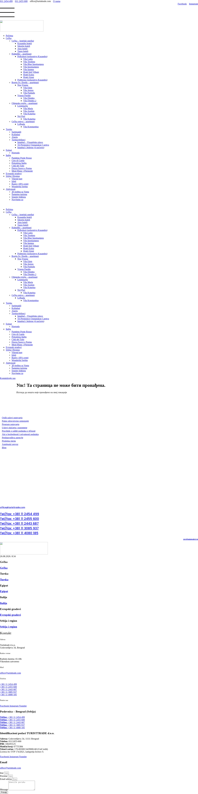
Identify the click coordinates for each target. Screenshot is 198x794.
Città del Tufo (18, 165)
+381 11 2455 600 (12, 720)
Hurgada (16, 152)
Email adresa (6, 779)
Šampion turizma (19, 194)
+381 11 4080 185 (12, 727)
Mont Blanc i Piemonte (22, 171)
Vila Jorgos (28, 90)
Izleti (14, 181)
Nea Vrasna (22, 85)
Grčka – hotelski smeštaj (23, 41)
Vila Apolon (28, 111)
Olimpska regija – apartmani (24, 103)
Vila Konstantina (31, 126)
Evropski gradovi (14, 173)
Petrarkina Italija (19, 163)
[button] (99, 204)
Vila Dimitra (28, 98)
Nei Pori (21, 116)
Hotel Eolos (28, 74)
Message (4, 789)
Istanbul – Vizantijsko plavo (30, 142)
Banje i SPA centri (20, 184)
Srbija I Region (13, 176)
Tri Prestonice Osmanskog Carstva (33, 145)
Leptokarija (22, 106)
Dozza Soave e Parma (22, 168)
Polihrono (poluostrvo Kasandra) (32, 80)
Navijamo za (17, 199)
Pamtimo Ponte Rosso (22, 158)
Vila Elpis (27, 87)
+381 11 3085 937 (12, 725)
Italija (8, 155)
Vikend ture (17, 179)
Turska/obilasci (18, 139)
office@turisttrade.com (10, 768)
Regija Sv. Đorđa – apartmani (25, 82)
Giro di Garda (18, 160)
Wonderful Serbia (20, 186)
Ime (2, 773)
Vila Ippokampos (31, 67)
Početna (9, 35)
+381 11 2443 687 (12, 722)
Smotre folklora (19, 197)
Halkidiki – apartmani (21, 54)
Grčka (8, 38)
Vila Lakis (28, 59)
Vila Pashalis (29, 93)
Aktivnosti (10, 189)
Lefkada (21, 124)
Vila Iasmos (28, 69)
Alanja (15, 137)
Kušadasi (16, 134)
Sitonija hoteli (23, 46)
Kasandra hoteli (24, 43)
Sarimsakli (16, 132)
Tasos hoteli (22, 51)
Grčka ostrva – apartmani (23, 121)
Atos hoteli (22, 48)
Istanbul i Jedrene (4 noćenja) (30, 147)
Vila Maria (28, 108)
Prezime (4, 776)
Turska (9, 129)
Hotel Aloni (28, 77)
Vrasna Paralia (24, 95)
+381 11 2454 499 (12, 717)
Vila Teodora (29, 61)
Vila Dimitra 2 (29, 100)
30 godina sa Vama (20, 192)
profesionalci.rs (190, 539)
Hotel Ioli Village (31, 72)
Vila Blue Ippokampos (33, 64)
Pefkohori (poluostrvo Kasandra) (32, 56)
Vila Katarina (29, 113)
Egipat (9, 150)
